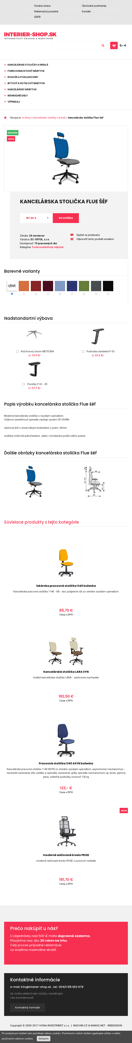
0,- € (123, 45)
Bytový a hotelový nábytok (26, 83)
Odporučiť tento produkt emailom (95, 239)
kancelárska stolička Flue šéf (85, 117)
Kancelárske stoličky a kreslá (28, 64)
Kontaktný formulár (27, 1007)
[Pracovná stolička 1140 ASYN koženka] (66, 740)
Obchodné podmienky (94, 5)
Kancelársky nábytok (22, 89)
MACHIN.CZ (80, 1025)
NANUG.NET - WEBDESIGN (106, 1025)
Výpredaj (14, 101)
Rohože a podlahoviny (23, 77)
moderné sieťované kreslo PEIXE (66, 855)
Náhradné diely (18, 95)
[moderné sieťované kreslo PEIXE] (66, 832)
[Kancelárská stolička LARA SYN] (66, 652)
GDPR (37, 16)
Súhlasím (43, 1038)
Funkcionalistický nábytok (26, 71)
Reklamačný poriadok (46, 11)
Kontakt (86, 11)
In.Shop (26, 117)
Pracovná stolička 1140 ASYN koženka (66, 763)
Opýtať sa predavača (88, 235)
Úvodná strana (42, 5)
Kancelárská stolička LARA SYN (66, 672)
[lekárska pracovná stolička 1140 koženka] (66, 563)
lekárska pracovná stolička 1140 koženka (66, 586)
